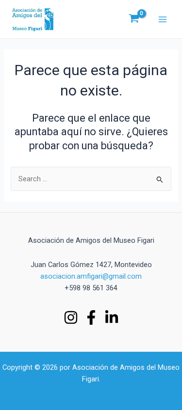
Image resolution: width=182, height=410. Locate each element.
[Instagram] (71, 317)
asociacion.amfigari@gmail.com (91, 276)
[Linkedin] (111, 317)
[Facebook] (91, 317)
